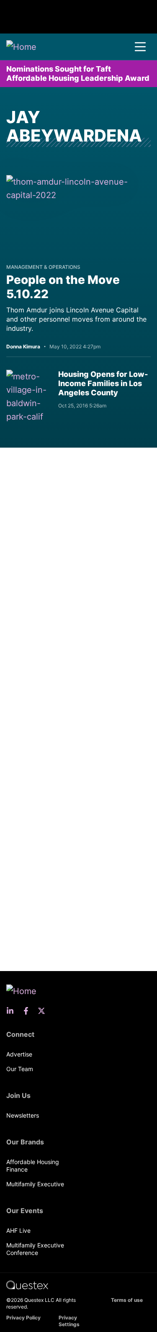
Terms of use (127, 1300)
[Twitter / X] (44, 1011)
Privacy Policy (23, 1317)
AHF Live (18, 1230)
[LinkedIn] (12, 1011)
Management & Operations (43, 267)
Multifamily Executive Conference (35, 1249)
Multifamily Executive (35, 1184)
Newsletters (22, 1115)
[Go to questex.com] (27, 1284)
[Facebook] (28, 1011)
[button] (140, 46)
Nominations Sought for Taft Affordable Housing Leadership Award (77, 73)
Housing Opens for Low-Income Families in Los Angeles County (103, 383)
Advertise (19, 1054)
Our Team (19, 1068)
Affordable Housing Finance (32, 1165)
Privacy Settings (69, 1320)
